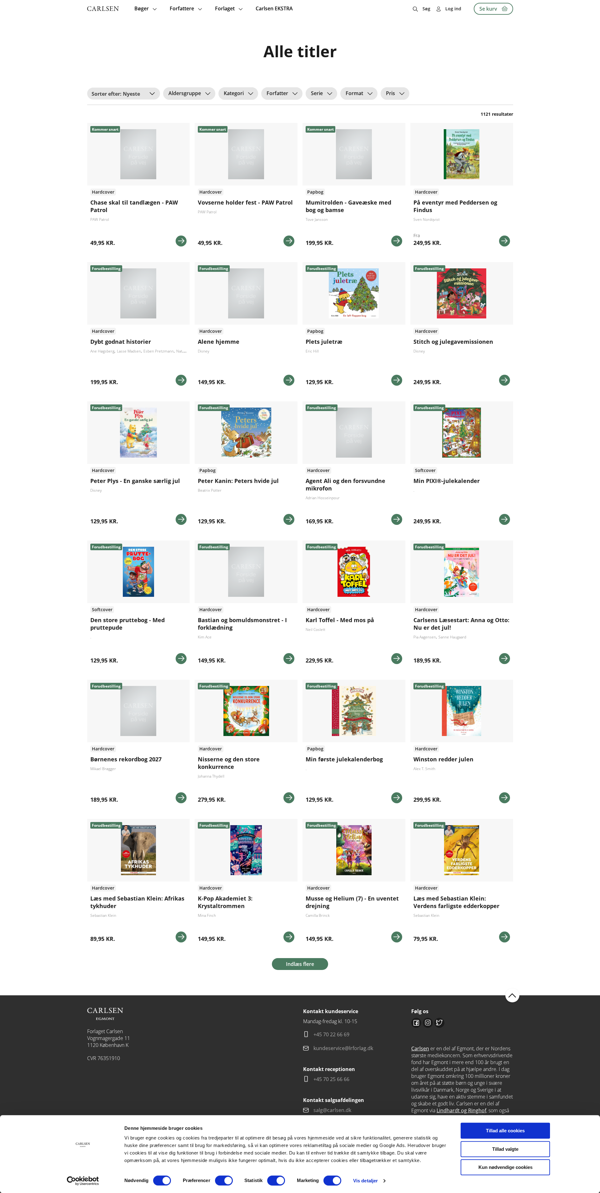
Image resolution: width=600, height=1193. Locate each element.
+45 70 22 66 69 (331, 1034)
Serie (317, 93)
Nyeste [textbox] (131, 93)
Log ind (453, 9)
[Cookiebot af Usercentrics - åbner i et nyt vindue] (83, 1180)
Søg (426, 9)
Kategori (234, 93)
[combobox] (123, 93)
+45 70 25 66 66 (331, 1079)
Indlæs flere (300, 964)
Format (354, 93)
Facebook (416, 1023)
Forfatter (277, 93)
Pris (390, 93)
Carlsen (420, 1048)
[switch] (224, 1180)
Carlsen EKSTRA (274, 8)
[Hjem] (103, 8)
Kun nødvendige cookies (505, 1167)
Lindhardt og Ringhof (461, 1110)
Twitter (439, 1023)
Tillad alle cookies (505, 1130)
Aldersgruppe (184, 93)
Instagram (428, 1023)
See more (138, 187)
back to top (512, 995)
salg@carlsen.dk (332, 1110)
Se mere (181, 241)
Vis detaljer (365, 1180)
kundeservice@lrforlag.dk (343, 1048)
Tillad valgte (505, 1149)
